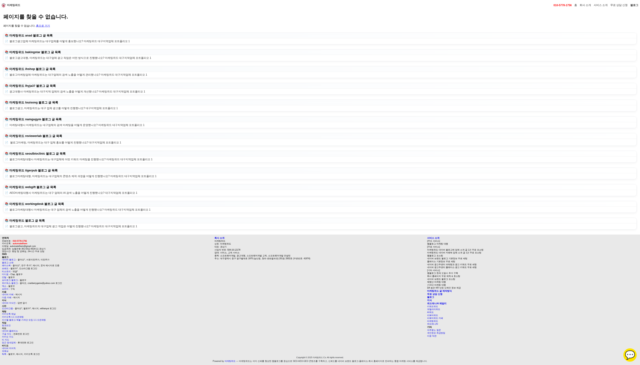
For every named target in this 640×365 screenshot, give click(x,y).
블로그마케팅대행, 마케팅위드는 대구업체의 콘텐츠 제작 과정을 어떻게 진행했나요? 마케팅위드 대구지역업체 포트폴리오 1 (83, 176)
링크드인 (6, 325)
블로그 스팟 (8, 262)
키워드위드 (432, 306)
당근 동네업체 (9, 342)
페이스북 (6, 265)
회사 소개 (585, 5)
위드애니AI (432, 324)
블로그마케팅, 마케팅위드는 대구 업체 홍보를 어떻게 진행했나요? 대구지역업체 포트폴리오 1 (65, 142)
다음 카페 (6, 297)
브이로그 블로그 (10, 280)
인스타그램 (7, 308)
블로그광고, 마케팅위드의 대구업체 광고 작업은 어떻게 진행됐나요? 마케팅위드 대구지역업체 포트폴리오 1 (73, 226)
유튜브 (5, 351)
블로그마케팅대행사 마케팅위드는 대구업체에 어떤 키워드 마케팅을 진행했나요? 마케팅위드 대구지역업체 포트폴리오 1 (81, 159)
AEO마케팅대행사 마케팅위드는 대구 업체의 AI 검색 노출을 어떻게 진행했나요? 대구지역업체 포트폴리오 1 (73, 192)
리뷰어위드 (432, 315)
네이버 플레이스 (10, 331)
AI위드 (430, 312)
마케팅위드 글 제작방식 (439, 291)
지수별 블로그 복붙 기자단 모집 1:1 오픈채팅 (24, 320)
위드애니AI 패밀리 (436, 303)
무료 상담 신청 (619, 5)
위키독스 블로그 (10, 283)
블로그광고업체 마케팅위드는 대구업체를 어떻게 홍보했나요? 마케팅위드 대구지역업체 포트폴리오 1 (70, 41)
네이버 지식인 (9, 303)
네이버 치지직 (9, 348)
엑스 (4, 286)
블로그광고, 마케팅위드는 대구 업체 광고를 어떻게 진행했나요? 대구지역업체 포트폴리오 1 (64, 108)
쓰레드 (5, 268)
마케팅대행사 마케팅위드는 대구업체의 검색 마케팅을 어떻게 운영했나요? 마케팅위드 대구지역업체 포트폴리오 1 (77, 125)
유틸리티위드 (433, 309)
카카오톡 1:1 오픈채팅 (13, 317)
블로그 (634, 5)
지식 (429, 300)
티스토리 (6, 271)
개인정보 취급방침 (436, 333)
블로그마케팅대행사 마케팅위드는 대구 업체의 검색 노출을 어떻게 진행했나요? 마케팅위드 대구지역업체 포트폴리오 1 (80, 209)
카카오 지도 (8, 337)
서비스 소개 (601, 5)
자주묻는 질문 (434, 330)
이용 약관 (431, 336)
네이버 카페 (8, 294)
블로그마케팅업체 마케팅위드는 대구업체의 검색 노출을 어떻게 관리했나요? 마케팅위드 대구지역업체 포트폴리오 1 (78, 74)
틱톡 (4, 354)
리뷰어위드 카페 (435, 318)
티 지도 (5, 340)
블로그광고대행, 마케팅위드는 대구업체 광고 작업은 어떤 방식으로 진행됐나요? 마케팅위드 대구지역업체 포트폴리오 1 (80, 57)
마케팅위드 (13, 5)
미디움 (5, 274)
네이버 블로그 (9, 259)
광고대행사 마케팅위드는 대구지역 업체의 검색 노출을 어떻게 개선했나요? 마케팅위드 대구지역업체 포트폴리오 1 (77, 91)
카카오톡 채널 (9, 314)
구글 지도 (6, 334)
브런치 (5, 289)
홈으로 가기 (43, 25)
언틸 (4, 277)
